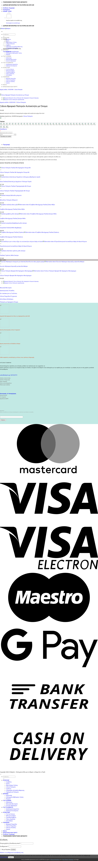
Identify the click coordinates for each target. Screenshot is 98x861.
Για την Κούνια (10, 69)
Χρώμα (2, 121)
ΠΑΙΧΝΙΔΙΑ (6, 77)
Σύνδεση (13, 849)
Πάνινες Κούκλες (10, 81)
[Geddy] (2, 118)
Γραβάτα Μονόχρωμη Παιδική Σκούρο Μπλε (13, 218)
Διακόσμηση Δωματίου (12, 64)
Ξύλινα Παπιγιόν (10, 43)
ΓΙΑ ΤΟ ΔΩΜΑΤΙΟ (8, 62)
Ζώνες (8, 783)
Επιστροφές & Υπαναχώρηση (8, 393)
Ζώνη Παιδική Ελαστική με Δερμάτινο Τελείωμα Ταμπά (15, 181)
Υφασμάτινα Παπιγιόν (11, 48)
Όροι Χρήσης (3, 381)
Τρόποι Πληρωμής (5, 379)
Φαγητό (8, 54)
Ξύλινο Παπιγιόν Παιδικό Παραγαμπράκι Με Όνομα (15, 191)
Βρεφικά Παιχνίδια (11, 78)
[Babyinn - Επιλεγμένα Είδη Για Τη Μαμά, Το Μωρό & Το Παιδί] (5, 28)
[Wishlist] (0, 93)
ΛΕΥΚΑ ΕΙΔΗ (6, 67)
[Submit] (3, 36)
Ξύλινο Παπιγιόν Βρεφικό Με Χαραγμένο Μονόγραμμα (15, 275)
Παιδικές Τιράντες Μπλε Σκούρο (9, 255)
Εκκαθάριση (3, 129)
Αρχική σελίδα (3, 89)
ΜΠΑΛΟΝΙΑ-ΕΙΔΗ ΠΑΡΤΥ (10, 86)
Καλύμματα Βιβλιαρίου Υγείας (14, 53)
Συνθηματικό (4, 846)
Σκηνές (8, 83)
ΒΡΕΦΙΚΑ (5, 50)
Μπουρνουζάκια (10, 70)
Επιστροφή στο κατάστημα (13, 23)
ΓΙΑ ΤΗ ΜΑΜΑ (7, 56)
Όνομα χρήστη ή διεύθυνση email (10, 843)
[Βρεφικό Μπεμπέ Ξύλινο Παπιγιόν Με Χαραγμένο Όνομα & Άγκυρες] (21, 98)
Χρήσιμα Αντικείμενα (11, 66)
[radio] (1, 124)
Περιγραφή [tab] (6, 144)
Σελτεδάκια (9, 75)
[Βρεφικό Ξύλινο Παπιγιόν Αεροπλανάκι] (13, 99)
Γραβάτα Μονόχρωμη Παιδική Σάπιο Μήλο (12, 209)
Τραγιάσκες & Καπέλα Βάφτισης (14, 46)
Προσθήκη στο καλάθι (6, 136)
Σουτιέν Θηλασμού (11, 61)
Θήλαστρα (8, 58)
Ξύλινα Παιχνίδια (10, 80)
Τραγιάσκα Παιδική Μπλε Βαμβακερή (10, 228)
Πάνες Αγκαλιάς (10, 73)
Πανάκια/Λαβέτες (10, 72)
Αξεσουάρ (8, 51)
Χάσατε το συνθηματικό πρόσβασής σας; (12, 852)
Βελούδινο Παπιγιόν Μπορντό (9, 200)
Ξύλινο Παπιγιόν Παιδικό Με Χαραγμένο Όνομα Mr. (15, 172)
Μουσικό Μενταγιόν (11, 59)
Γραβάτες (8, 39)
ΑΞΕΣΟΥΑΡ (6, 37)
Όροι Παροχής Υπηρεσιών (68, 859)
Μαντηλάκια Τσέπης (11, 42)
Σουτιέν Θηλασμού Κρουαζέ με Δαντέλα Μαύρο (14, 266)
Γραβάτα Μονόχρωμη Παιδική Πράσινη (11, 237)
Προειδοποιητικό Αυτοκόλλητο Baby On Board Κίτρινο (16, 246)
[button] (8, 8)
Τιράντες (8, 788)
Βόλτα (5, 85)
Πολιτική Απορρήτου (6, 383)
